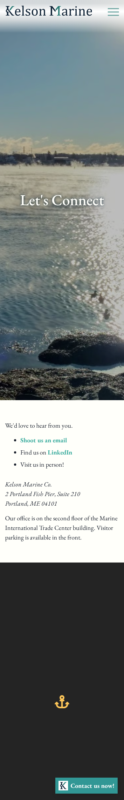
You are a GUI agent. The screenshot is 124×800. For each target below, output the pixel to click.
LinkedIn (60, 452)
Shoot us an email (43, 440)
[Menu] (113, 11)
